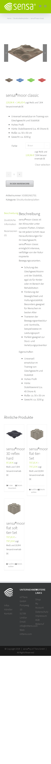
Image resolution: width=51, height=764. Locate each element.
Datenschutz (41, 612)
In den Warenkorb (19, 184)
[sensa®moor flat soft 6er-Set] (14, 509)
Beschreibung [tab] (9, 213)
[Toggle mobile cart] (40, 6)
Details (19, 485)
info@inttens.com (29, 626)
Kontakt (8, 613)
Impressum (41, 616)
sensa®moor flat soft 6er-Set (15, 528)
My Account (39, 605)
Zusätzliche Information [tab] (9, 222)
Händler (8, 609)
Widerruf (39, 624)
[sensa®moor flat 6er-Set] (37, 434)
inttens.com (26, 634)
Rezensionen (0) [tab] (9, 233)
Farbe (14, 146)
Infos (6, 605)
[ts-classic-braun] (25, 53)
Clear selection (42, 164)
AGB (37, 620)
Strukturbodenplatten (28, 199)
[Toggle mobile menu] (45, 6)
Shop (38, 599)
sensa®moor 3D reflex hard (15, 453)
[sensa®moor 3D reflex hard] (14, 434)
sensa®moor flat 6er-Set (38, 453)
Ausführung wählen (34, 490)
